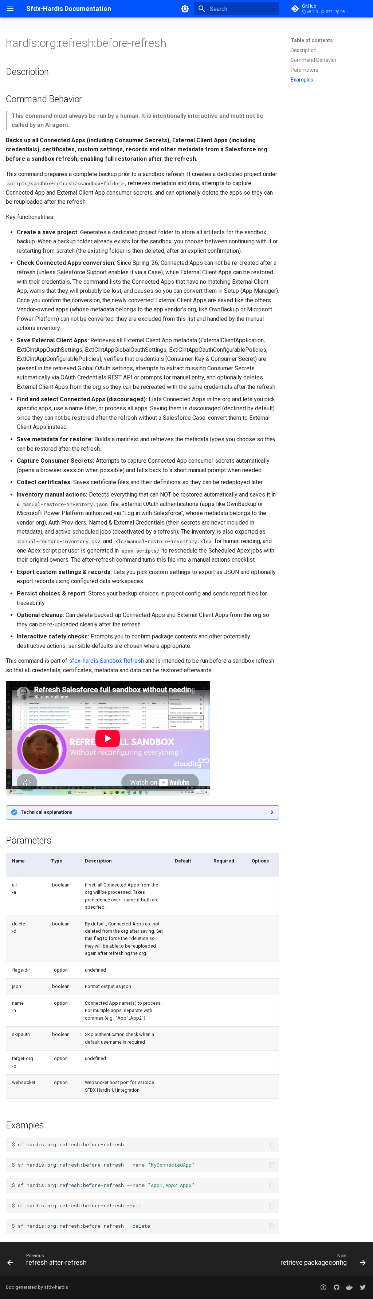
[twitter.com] (363, 1287)
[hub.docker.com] (350, 1287)
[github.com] (323, 1287)
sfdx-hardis (56, 1287)
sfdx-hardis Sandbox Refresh (106, 660)
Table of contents (312, 40)
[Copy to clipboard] (271, 1144)
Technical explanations (46, 812)
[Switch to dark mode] (185, 8)
